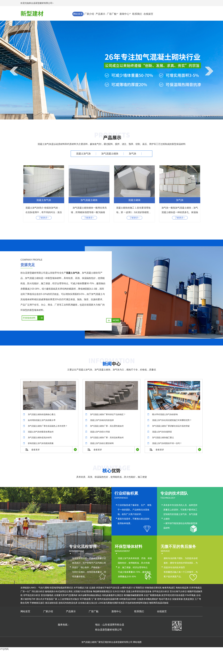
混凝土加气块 (83, 153)
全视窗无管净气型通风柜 (66, 595)
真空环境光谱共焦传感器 (173, 595)
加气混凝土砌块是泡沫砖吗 (40, 437)
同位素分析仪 (38, 591)
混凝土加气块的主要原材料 (102, 443)
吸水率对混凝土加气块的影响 (165, 414)
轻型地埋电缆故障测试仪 (61, 587)
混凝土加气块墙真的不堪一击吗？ (167, 443)
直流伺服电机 (47, 595)
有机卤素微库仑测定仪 (112, 595)
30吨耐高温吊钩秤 (127, 599)
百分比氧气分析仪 (178, 591)
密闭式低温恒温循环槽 (107, 599)
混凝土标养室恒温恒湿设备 (139, 591)
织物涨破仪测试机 (153, 587)
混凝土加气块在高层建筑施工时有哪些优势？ (172, 420)
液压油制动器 (51, 603)
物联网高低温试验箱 (158, 603)
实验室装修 (177, 599)
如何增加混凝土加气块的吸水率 (42, 420)
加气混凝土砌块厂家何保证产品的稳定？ (108, 414)
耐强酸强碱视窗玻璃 (133, 595)
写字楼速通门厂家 (88, 599)
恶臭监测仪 (188, 599)
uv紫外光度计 (126, 587)
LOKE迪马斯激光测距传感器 (111, 603)
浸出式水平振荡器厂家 (46, 599)
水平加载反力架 (81, 587)
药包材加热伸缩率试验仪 (137, 603)
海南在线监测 (182, 587)
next (209, 71)
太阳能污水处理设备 (82, 591)
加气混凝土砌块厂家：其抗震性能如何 (107, 426)
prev (14, 71)
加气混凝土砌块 (109, 153)
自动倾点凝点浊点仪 (87, 603)
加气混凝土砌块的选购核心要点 (42, 414)
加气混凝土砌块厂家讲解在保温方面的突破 (171, 426)
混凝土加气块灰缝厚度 (162, 432)
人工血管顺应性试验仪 (68, 599)
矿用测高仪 (138, 587)
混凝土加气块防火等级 (100, 432)
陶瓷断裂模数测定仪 (102, 591)
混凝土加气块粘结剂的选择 (102, 420)
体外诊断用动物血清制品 (89, 595)
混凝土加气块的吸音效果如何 (41, 432)
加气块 (132, 153)
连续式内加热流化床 (68, 603)
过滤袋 (92, 587)
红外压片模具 (119, 591)
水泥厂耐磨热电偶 (152, 595)
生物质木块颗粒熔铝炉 (147, 599)
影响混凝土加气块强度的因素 (41, 443)
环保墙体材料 (29, 318)
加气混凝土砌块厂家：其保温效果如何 (107, 437)
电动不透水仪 (165, 599)
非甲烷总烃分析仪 (160, 591)
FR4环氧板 (190, 595)
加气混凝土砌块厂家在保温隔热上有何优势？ (47, 426)
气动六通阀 (43, 587)
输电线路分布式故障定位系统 (59, 591)
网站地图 (137, 642)
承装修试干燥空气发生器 (107, 587)
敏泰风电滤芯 (168, 587)
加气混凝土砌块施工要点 (163, 437)
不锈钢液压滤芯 (37, 603)
